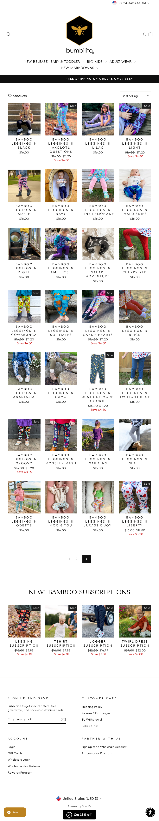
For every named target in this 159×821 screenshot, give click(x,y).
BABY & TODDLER (65, 62)
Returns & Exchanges (96, 713)
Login (11, 747)
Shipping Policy (92, 707)
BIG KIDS (95, 62)
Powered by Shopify (79, 806)
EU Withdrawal (92, 719)
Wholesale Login (19, 759)
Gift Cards (15, 753)
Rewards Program (20, 772)
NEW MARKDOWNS (78, 68)
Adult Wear (121, 62)
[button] (150, 812)
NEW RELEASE (36, 62)
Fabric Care (90, 726)
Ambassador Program (97, 753)
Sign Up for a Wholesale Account (104, 747)
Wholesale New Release (24, 766)
